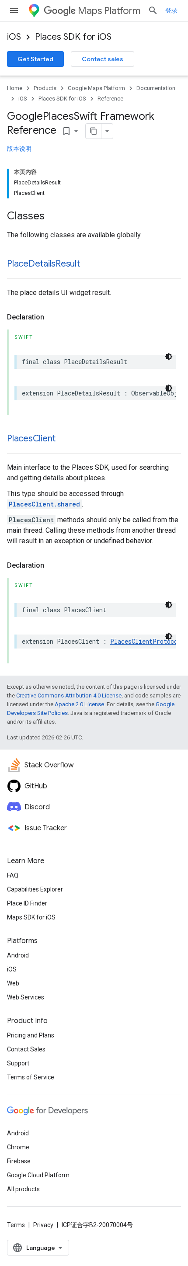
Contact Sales (26, 1049)
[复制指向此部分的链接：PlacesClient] (64, 439)
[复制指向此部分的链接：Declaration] (53, 317)
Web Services (25, 997)
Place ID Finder (27, 903)
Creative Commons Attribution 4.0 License (69, 695)
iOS (14, 36)
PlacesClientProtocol (145, 641)
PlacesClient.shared (44, 504)
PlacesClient (31, 438)
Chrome (18, 1147)
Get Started (35, 59)
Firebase (19, 1161)
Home (14, 88)
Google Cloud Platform (38, 1175)
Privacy (43, 1224)
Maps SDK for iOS (31, 917)
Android (18, 955)
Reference (110, 98)
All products (23, 1189)
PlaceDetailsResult (43, 263)
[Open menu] (14, 10)
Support (18, 1063)
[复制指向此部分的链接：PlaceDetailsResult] (88, 264)
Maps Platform (109, 11)
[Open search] (153, 10)
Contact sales (102, 59)
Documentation (155, 88)
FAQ (12, 875)
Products (45, 88)
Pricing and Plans (30, 1035)
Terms (16, 1224)
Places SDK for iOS (73, 36)
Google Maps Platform (96, 88)
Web (13, 983)
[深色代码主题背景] (169, 357)
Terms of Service (30, 1077)
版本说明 (19, 148)
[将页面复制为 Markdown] (93, 131)
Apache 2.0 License (79, 704)
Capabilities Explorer (35, 889)
